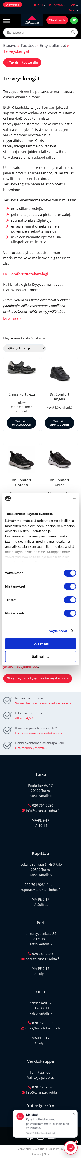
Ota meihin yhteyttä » (31, 748)
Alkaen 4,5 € (24, 718)
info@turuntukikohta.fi (43, 810)
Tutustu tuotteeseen (21, 423)
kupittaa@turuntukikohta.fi (40, 889)
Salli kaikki (41, 644)
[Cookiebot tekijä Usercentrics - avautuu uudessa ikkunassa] (57, 499)
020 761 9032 (42, 1023)
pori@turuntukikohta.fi (43, 959)
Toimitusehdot (40, 1072)
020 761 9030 (42, 805)
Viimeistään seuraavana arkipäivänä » (43, 703)
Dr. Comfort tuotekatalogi (25, 274)
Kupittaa (56, 5)
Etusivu (9, 45)
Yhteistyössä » (40, 1105)
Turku (38, 5)
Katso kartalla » (40, 795)
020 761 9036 (42, 953)
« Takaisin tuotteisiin (22, 62)
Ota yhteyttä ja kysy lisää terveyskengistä (38, 678)
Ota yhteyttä (57, 20)
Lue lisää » (12, 318)
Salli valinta (40, 656)
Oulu (71, 10)
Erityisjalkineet (53, 45)
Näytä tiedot (58, 631)
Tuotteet (28, 45)
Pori (72, 5)
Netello (48, 1154)
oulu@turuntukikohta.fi (42, 1028)
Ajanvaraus (12, 4)
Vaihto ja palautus (40, 1077)
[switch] (70, 586)
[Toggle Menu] (6, 21)
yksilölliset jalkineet (20, 666)
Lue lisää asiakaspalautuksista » (38, 733)
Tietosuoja (35, 1154)
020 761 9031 (35, 884)
